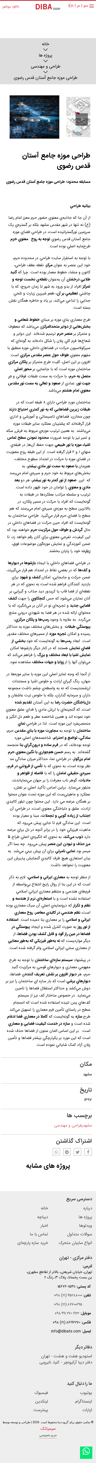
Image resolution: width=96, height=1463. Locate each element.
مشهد (87, 1125)
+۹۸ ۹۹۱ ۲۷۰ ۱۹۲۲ (67, 1314)
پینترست (40, 1410)
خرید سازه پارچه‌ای (32, 1243)
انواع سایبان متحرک (75, 1243)
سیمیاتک (48, 1428)
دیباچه (42, 1217)
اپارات (87, 1410)
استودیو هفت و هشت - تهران (66, 1356)
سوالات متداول (79, 1234)
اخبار (44, 1226)
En (70, 6)
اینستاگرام (83, 1401)
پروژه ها (45, 55)
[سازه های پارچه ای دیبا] (48, 7)
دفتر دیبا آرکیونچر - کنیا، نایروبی (65, 1363)
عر (78, 6)
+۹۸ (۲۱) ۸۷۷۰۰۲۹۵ (68, 1305)
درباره (87, 1208)
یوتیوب (86, 1393)
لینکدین (41, 1401)
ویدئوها (85, 1226)
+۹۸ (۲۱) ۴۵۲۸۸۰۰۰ (68, 1296)
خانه (45, 44)
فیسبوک (41, 1393)
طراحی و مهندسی (46, 66)
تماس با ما (39, 1234)
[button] (16, 119)
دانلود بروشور (10, 6)
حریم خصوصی (48, 1435)
